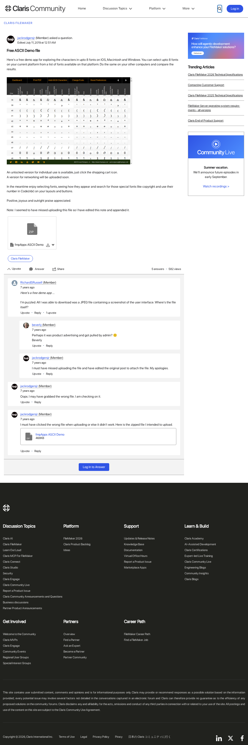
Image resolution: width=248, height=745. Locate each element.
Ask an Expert (71, 645)
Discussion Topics (115, 8)
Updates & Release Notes (139, 538)
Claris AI (8, 538)
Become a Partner (74, 651)
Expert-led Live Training (199, 556)
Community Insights (197, 573)
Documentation (133, 550)
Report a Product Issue (16, 590)
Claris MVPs (10, 640)
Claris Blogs (192, 579)
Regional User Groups (16, 657)
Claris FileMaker (12, 544)
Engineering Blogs (195, 567)
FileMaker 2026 (72, 538)
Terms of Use (67, 736)
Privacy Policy (101, 736)
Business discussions (16, 602)
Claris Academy (194, 538)
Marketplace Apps (135, 567)
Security (8, 573)
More (186, 8)
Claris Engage (11, 579)
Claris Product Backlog (77, 544)
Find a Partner (71, 640)
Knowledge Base (134, 544)
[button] (53, 244)
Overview (69, 634)
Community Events (14, 651)
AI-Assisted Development (200, 544)
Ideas (66, 550)
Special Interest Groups (17, 663)
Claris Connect (11, 561)
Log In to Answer (94, 467)
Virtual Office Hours (135, 556)
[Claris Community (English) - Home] (35, 8)
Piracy (119, 736)
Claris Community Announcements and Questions (32, 596)
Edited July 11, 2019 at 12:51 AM (36, 42)
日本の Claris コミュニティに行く (149, 736)
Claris (6, 508)
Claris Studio (10, 567)
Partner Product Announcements (22, 608)
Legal (83, 736)
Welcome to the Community (19, 634)
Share (60, 269)
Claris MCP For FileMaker (18, 556)
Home (82, 8)
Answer (39, 269)
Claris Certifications (196, 550)
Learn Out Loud (12, 550)
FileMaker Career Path (137, 634)
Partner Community (75, 657)
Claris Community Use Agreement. (80, 710)
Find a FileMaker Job (136, 640)
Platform (155, 8)
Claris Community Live (16, 585)
